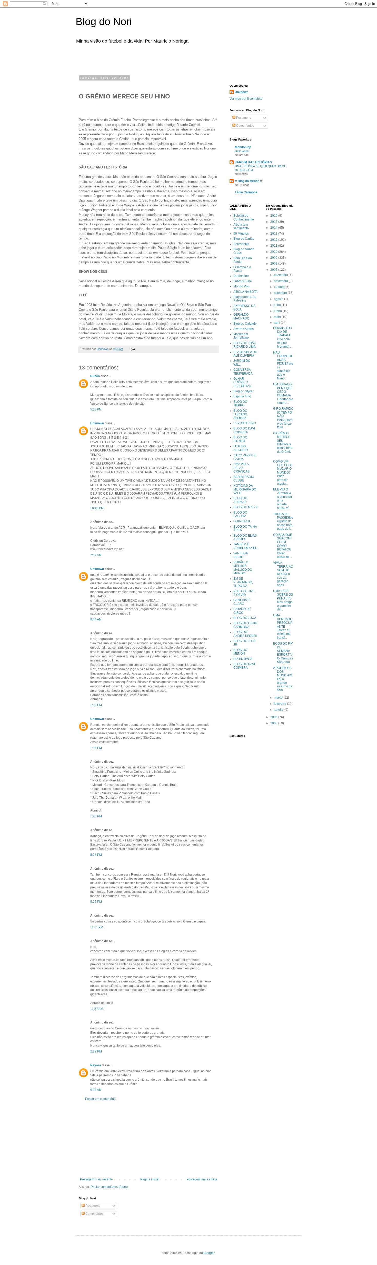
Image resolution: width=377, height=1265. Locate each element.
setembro (281, 293)
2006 (274, 717)
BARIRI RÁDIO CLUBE (243, 478)
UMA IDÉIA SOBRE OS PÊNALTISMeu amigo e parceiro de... (283, 600)
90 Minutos (241, 233)
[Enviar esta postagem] (133, 348)
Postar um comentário (100, 1099)
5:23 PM (96, 855)
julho (278, 305)
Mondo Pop (243, 147)
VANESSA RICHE (240, 555)
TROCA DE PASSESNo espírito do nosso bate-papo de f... (283, 521)
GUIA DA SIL (242, 521)
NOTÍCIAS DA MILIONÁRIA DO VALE (244, 489)
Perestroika (241, 244)
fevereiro (280, 704)
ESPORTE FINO (244, 423)
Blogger (209, 1253)
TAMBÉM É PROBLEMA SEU (245, 546)
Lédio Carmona (246, 192)
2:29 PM (96, 1051)
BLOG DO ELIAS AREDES (245, 537)
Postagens (92, 1206)
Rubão (95, 376)
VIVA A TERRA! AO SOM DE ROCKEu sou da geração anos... (283, 574)
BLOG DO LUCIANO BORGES (240, 414)
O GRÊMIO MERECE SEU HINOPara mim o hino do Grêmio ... (282, 444)
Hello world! (242, 151)
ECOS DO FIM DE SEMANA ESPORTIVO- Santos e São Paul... (283, 653)
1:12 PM (96, 705)
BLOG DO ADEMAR (240, 500)
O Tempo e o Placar (242, 269)
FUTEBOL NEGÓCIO (240, 448)
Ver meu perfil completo (246, 99)
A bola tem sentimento (241, 226)
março (278, 697)
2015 (274, 222)
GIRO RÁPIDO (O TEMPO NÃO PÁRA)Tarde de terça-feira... (283, 418)
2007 (274, 270)
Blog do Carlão (243, 238)
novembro (281, 281)
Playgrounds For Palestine (244, 298)
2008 (274, 263)
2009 (274, 257)
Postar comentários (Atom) (109, 1187)
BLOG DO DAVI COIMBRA (244, 430)
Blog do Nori (104, 21)
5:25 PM (96, 901)
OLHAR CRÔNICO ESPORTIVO (242, 382)
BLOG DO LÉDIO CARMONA (245, 624)
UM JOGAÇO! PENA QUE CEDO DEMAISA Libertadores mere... (283, 394)
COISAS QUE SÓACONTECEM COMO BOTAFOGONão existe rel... (282, 546)
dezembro (281, 275)
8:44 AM (96, 619)
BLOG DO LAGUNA (240, 514)
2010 (274, 252)
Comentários (94, 1214)
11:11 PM (96, 927)
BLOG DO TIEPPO (240, 403)
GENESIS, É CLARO (242, 601)
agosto (279, 299)
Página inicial (149, 1179)
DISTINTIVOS (242, 659)
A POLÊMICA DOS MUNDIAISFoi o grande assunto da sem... (282, 679)
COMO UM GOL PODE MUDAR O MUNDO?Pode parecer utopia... (283, 472)
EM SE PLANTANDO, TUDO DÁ (243, 582)
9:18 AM (96, 1090)
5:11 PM (96, 409)
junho (278, 311)
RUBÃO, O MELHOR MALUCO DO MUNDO (242, 567)
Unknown (97, 423)
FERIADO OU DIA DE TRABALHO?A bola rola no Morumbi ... (282, 337)
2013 (274, 233)
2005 (274, 723)
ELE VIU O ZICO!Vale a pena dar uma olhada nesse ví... (282, 499)
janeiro (279, 709)
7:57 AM (96, 555)
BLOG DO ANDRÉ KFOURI (245, 633)
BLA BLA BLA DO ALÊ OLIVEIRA (245, 353)
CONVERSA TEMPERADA (243, 371)
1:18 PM (96, 748)
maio (278, 317)
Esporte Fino (242, 396)
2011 (274, 245)
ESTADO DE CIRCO (242, 610)
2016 (274, 215)
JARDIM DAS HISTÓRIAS (253, 162)
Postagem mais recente (96, 1179)
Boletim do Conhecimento (243, 217)
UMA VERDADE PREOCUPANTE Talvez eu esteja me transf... (282, 626)
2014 (274, 227)
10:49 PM (97, 508)
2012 (274, 240)
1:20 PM (96, 816)
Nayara (95, 1065)
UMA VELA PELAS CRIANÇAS (241, 467)
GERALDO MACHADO (241, 316)
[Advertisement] (143, 58)
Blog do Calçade (245, 323)
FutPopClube (242, 281)
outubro (279, 287)
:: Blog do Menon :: (248, 181)
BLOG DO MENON (240, 651)
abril (277, 323)
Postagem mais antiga (201, 1179)
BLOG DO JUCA (244, 618)
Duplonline (241, 276)
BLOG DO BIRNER (240, 439)
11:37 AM (96, 1009)
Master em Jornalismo (241, 335)
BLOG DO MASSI (245, 507)
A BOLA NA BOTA (245, 292)
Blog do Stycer (243, 391)
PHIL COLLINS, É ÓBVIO (244, 593)
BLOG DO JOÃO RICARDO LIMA (244, 344)
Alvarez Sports (243, 329)
